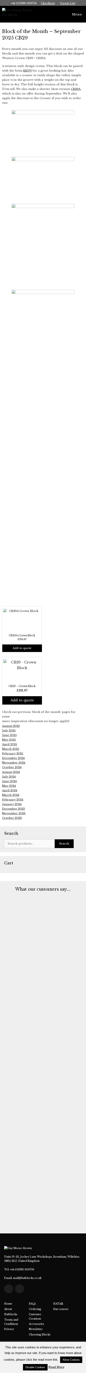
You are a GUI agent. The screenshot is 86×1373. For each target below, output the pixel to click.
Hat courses (60, 1309)
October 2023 (12, 818)
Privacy (9, 1329)
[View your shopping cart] (58, 14)
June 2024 (9, 781)
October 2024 (12, 767)
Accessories (36, 1323)
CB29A (76, 89)
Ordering (35, 1309)
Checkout (48, 3)
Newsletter (36, 1329)
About (8, 1309)
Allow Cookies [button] (71, 1359)
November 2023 (13, 813)
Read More (56, 1367)
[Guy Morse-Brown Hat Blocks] (19, 14)
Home (8, 1303)
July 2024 (9, 776)
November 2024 (13, 762)
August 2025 (11, 726)
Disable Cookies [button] (35, 1367)
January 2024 (12, 804)
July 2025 (9, 730)
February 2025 (12, 753)
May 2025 (9, 739)
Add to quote (22, 648)
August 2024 (11, 772)
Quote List (67, 3)
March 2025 (10, 749)
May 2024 (9, 786)
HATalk (58, 1303)
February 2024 (12, 799)
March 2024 (10, 795)
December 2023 (13, 809)
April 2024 (9, 790)
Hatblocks (10, 1314)
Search (64, 843)
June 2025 (9, 735)
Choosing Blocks (40, 1334)
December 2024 (13, 758)
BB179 (27, 70)
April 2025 (9, 744)
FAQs (32, 1303)
